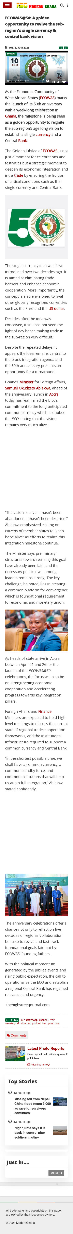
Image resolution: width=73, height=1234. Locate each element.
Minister (26, 382)
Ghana (10, 116)
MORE (55, 1173)
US (50, 308)
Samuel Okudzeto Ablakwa (27, 388)
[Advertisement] (36, 469)
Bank (22, 140)
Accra (54, 394)
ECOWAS (11, 53)
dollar (59, 308)
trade (18, 175)
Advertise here (38, 1064)
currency (43, 134)
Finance (45, 711)
